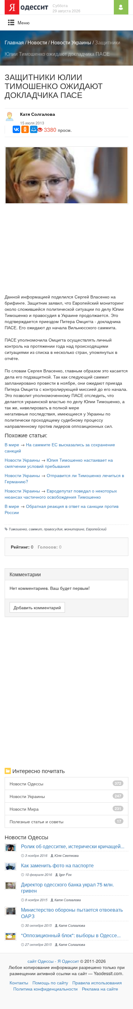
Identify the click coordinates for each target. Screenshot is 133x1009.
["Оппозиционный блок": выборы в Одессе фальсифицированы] (13, 936)
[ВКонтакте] (16, 129)
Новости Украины (71, 42)
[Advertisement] (66, 250)
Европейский (96, 528)
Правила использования (97, 982)
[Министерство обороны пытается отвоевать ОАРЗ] (13, 911)
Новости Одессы (65, 783)
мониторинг (74, 528)
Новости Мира (65, 809)
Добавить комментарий (37, 607)
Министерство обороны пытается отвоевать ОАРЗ (72, 912)
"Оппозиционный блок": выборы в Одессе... (71, 935)
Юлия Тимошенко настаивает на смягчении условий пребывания (59, 463)
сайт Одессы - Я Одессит (53, 961)
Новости (37, 42)
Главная (14, 42)
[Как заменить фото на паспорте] (13, 866)
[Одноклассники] (25, 129)
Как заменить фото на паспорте (57, 865)
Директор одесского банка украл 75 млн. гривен (67, 887)
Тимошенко (18, 528)
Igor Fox (65, 874)
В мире (12, 444)
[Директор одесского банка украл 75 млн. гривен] (13, 885)
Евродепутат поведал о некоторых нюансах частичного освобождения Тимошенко (61, 494)
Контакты (19, 982)
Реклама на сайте (100, 989)
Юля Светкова (66, 855)
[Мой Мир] (33, 129)
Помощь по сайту (50, 982)
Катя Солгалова (37, 114)
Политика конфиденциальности (45, 989)
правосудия (53, 528)
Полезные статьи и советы (65, 821)
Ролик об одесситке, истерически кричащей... (72, 846)
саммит (35, 528)
